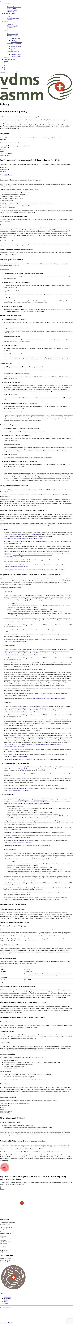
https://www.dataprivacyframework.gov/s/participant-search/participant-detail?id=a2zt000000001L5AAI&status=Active (34, 685)
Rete (8, 29)
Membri (6, 21)
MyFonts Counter (28, 971)
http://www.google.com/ (35, 534)
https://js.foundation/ (46, 855)
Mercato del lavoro (16, 46)
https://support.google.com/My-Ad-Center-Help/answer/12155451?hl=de (46, 569)
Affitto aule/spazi (15, 38)
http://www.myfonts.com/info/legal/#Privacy (21, 842)
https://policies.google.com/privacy (18, 566)
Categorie (10, 24)
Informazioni (10, 11)
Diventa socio (11, 27)
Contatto (6, 61)
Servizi (5, 30)
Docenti (9, 19)
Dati (5, 1323)
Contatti (6, 1303)
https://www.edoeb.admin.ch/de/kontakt (49, 1152)
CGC (1, 1323)
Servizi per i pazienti (13, 51)
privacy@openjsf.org (30, 855)
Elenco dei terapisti (12, 34)
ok (22, 1184)
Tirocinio (6, 57)
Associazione (7, 3)
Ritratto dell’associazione (14, 7)
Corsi (8, 16)
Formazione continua (9, 13)
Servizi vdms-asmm (12, 35)
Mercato (13, 48)
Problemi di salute (16, 54)
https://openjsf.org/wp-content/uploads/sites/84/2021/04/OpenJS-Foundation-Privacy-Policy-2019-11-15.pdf (37, 899)
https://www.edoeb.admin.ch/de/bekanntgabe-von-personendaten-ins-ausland (23, 538)
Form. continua (8, 1298)
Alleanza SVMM (12, 10)
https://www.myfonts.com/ (40, 800)
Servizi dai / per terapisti (14, 43)
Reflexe (13, 40)
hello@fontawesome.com (19, 597)
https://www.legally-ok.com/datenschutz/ (20, 790)
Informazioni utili (15, 56)
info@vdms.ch (8, 153)
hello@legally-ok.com (23, 769)
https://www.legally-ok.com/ (42, 769)
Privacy (10, 1323)
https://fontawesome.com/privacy (18, 641)
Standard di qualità (12, 26)
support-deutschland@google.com (15, 534)
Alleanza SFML (11, 8)
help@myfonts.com (23, 800)
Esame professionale (9, 59)
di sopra (2, 1189)
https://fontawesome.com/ (38, 597)
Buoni (12, 50)
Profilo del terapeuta (16, 42)
